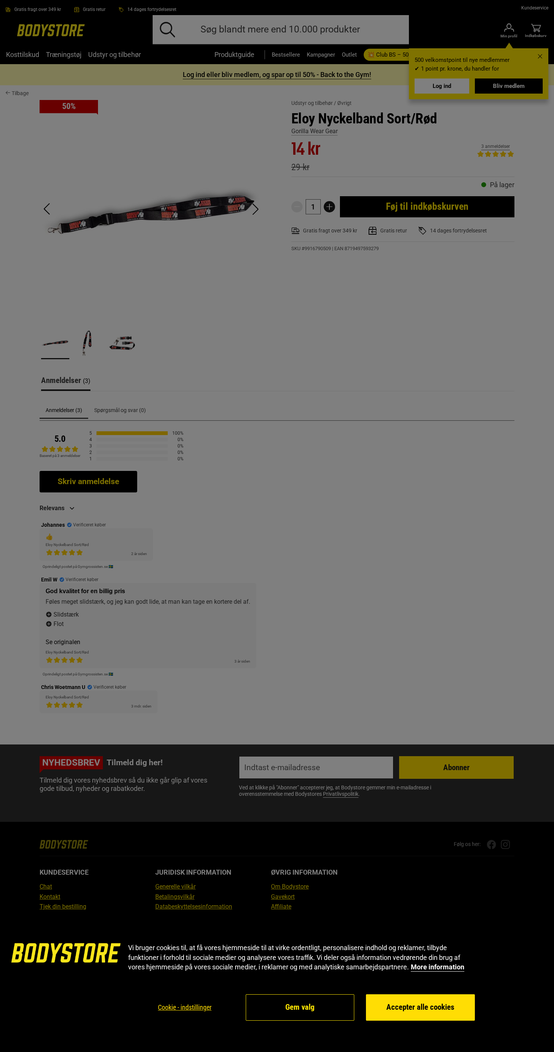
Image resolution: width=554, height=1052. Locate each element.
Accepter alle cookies (420, 1007)
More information (437, 967)
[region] (277, 982)
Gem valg (300, 1007)
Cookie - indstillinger (184, 1007)
